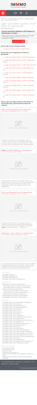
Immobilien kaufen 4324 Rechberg (12, 328)
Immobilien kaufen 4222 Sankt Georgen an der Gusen (17, 333)
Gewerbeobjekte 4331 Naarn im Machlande (14, 295)
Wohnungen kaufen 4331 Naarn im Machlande (17, 286)
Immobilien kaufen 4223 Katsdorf (11, 312)
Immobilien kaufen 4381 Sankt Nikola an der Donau (16, 334)
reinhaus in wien (6, 351)
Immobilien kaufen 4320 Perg (10, 326)
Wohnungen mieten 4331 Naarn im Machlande (17, 287)
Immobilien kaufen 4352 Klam (10, 313)
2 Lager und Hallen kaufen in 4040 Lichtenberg (19, 80)
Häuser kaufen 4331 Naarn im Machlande (15, 290)
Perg (2, 20)
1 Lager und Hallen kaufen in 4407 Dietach (17, 90)
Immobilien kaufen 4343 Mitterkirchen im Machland (16, 320)
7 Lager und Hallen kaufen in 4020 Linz (16, 77)
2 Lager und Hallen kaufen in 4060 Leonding (18, 95)
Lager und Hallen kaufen (16, 18)
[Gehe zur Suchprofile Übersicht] (15, 13)
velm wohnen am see (8, 349)
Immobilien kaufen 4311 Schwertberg (12, 339)
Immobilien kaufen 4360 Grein (10, 310)
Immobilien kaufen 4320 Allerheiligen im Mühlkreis (16, 302)
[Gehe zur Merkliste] (21, 13)
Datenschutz (19, 361)
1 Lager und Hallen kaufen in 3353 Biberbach (18, 73)
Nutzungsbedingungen (8, 361)
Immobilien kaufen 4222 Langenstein (12, 315)
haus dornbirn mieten (8, 348)
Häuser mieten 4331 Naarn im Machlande (15, 292)
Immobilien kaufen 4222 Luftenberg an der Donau (16, 317)
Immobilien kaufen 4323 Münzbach (12, 321)
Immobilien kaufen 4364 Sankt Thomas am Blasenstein (17, 336)
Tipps (33, 361)
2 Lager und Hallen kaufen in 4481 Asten (17, 65)
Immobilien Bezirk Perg (8, 277)
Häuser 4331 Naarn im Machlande (12, 289)
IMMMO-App (4, 364)
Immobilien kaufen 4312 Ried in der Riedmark (15, 330)
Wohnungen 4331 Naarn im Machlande (13, 284)
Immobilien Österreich (8, 274)
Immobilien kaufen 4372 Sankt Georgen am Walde (16, 331)
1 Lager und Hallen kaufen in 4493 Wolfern (17, 68)
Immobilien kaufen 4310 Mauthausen (12, 318)
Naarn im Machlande (11, 20)
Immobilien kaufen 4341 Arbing (11, 304)
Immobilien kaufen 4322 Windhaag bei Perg (14, 343)
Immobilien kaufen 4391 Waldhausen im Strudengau (16, 341)
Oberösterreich (29, 18)
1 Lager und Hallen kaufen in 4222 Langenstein (19, 60)
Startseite (4, 18)
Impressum (27, 361)
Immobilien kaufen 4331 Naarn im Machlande (15, 323)
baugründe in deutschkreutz (10, 352)
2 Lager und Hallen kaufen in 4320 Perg (17, 57)
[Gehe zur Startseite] (18, 7)
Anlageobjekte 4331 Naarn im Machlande (14, 297)
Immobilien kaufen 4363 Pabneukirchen (13, 325)
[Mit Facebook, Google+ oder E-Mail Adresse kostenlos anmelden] (26, 13)
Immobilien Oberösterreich (9, 276)
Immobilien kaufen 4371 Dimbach (11, 308)
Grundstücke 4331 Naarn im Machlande (13, 294)
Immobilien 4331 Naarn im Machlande (13, 279)
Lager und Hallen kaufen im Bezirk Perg (16, 49)
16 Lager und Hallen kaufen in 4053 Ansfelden (19, 85)
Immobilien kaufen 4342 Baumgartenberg (14, 307)
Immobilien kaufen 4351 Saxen (11, 338)
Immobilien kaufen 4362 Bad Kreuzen (13, 305)
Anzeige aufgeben (14, 364)
